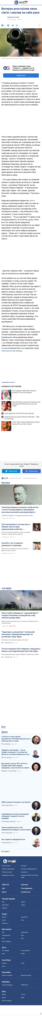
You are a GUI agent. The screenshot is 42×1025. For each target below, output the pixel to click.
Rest (3, 727)
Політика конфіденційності (29, 869)
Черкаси (4, 908)
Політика (24, 885)
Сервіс (23, 953)
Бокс (22, 920)
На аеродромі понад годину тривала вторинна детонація (20, 654)
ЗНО (3, 938)
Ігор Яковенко (6, 842)
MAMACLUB (24, 985)
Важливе (5, 483)
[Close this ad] (40, 1013)
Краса (4, 997)
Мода (22, 997)
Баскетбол (24, 917)
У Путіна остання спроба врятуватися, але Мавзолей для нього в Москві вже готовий (16, 739)
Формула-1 (5, 923)
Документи (24, 872)
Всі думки (5, 851)
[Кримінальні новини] (4, 479)
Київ (3, 902)
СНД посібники (6, 941)
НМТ (22, 938)
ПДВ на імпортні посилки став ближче (16, 802)
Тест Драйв (5, 950)
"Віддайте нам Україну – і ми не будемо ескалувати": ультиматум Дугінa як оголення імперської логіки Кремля (15, 752)
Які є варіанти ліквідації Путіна (13, 839)
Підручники (24, 932)
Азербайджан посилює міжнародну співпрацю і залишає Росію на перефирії (15, 816)
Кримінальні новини (13, 17)
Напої (22, 963)
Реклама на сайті (7, 872)
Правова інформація (8, 869)
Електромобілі (25, 950)
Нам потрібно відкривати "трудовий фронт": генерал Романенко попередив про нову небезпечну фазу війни (20, 615)
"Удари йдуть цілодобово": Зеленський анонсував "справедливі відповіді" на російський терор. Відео (18, 634)
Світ (3, 888)
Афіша (4, 994)
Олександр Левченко (8, 821)
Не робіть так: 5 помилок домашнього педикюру (12, 544)
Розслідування (26, 888)
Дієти (3, 966)
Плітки (23, 994)
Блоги (4, 892)
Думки (4, 732)
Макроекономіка (26, 975)
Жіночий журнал (7, 1000)
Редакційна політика (7, 382)
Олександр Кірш (6, 805)
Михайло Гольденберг (9, 771)
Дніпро (23, 905)
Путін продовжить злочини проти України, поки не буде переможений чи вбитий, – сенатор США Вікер (15, 526)
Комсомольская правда (11, 351)
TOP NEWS (6, 588)
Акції (3, 953)
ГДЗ (3, 932)
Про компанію (6, 865)
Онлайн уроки (6, 935)
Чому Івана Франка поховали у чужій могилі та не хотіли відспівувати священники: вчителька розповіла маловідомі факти (19, 509)
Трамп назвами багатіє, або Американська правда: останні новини (16, 829)
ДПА (22, 935)
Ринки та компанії (7, 975)
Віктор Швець (6, 744)
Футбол (4, 917)
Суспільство (25, 892)
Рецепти (4, 963)
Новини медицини (7, 985)
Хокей (4, 920)
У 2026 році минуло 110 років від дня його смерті (17, 515)
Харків (23, 902)
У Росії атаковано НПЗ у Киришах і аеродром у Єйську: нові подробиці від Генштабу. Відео (20, 650)
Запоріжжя (5, 905)
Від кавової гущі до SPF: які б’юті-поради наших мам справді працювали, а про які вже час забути (15, 766)
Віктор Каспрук (6, 757)
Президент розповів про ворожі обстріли (14, 640)
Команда (23, 865)
